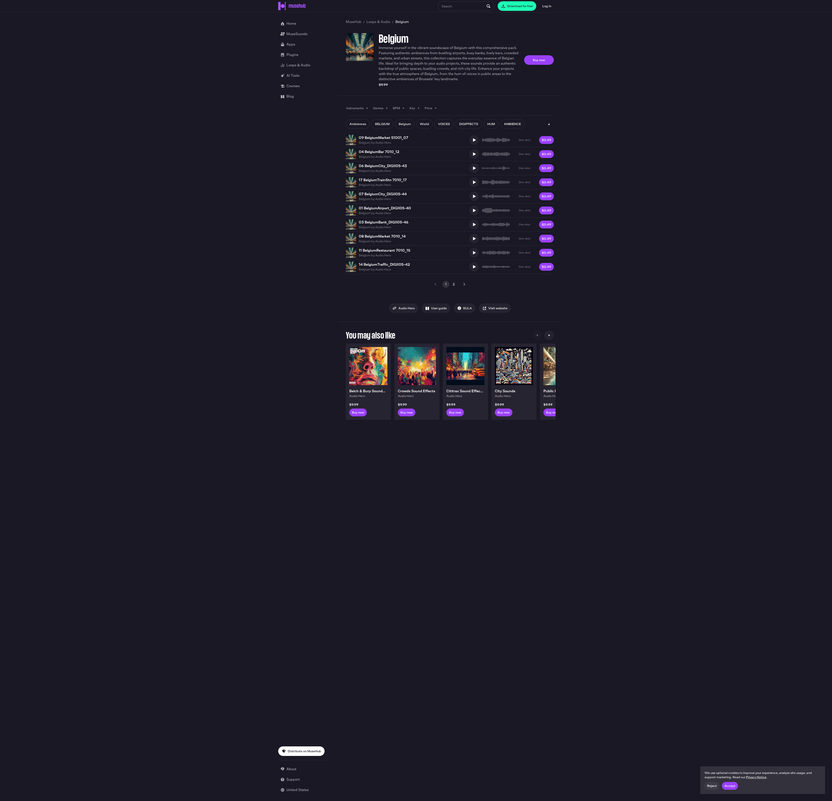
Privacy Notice (756, 777)
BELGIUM (382, 124)
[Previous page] (435, 284)
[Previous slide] (537, 335)
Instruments (355, 108)
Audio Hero (383, 142)
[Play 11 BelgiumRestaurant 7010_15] (474, 252)
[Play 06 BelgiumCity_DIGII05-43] (474, 168)
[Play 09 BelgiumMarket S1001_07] (474, 140)
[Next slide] (549, 335)
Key (412, 108)
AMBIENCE (512, 124)
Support (293, 779)
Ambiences (357, 124)
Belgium (405, 124)
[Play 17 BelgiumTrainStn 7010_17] (474, 182)
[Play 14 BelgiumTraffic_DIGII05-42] (474, 267)
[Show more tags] (549, 124)
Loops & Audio (378, 22)
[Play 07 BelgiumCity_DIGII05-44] (474, 196)
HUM (491, 124)
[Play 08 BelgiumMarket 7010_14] (474, 238)
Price (428, 108)
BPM (396, 108)
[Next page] (464, 284)
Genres (378, 108)
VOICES (444, 124)
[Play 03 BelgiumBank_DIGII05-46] (474, 224)
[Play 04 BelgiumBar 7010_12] (474, 154)
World (424, 124)
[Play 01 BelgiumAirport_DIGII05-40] (474, 210)
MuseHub (353, 22)
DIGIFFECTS (468, 124)
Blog (290, 96)
